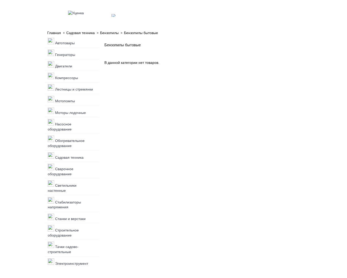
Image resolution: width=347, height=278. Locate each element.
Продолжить (285, 78)
